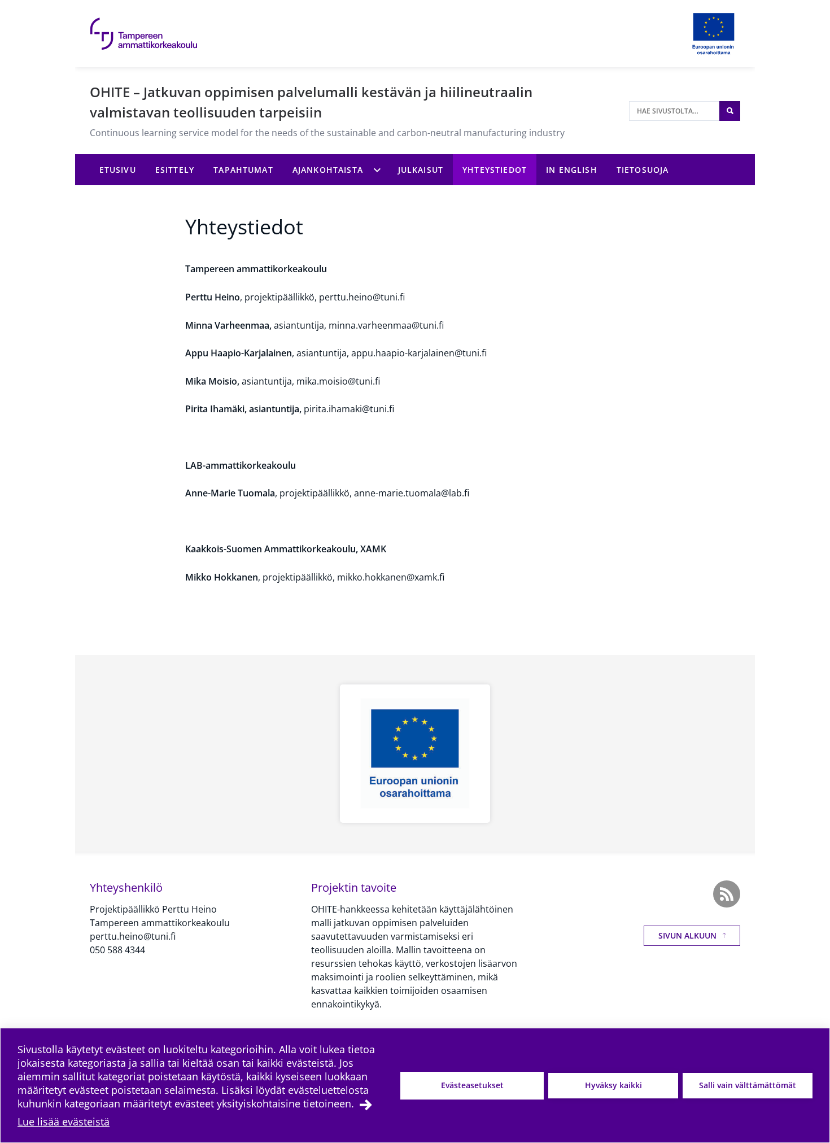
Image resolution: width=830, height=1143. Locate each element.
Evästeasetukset (472, 1085)
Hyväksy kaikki (613, 1085)
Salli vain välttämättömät (747, 1085)
